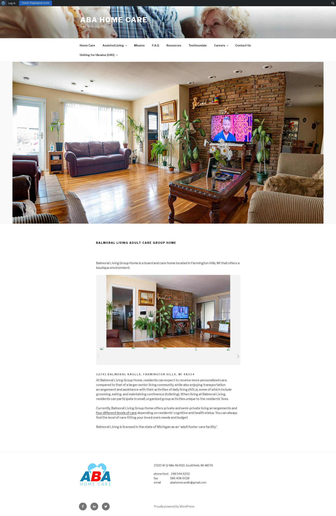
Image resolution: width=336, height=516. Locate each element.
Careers (219, 45)
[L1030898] (147, 356)
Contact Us (243, 45)
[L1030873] (115, 356)
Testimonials (198, 45)
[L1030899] (179, 356)
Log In (12, 3)
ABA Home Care (114, 20)
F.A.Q (155, 45)
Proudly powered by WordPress (174, 506)
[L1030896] (210, 356)
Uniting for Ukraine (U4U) (97, 55)
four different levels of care (116, 413)
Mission (139, 45)
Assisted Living (113, 45)
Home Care (87, 45)
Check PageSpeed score (35, 2)
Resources (173, 45)
